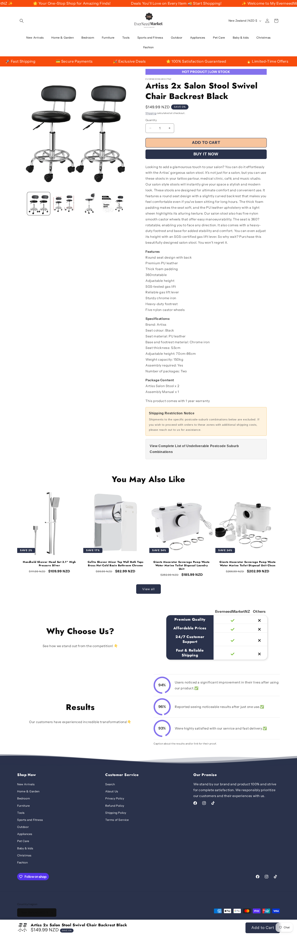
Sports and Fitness (30, 820)
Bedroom (23, 798)
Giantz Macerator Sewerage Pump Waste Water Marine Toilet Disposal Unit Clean (247, 563)
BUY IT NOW (206, 154)
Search (110, 784)
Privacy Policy (114, 798)
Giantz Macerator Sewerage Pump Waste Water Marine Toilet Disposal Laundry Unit (181, 565)
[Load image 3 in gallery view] (88, 203)
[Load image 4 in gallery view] (113, 203)
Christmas (24, 855)
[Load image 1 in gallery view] (38, 203)
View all (148, 589)
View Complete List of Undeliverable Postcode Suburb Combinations (194, 449)
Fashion (22, 862)
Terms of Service (117, 820)
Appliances (24, 834)
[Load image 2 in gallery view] (63, 203)
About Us (111, 791)
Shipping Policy (115, 813)
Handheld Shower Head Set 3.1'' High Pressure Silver (49, 563)
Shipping (150, 113)
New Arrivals (26, 784)
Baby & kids (25, 848)
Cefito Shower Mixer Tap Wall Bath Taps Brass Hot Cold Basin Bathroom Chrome (115, 563)
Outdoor (23, 827)
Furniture (23, 806)
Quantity (151, 120)
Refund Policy (114, 806)
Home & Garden (28, 791)
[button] (21, 20)
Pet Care (23, 841)
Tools (21, 813)
